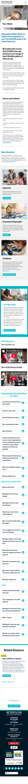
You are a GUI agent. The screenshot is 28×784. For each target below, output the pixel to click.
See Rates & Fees (9, 330)
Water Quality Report (9, 275)
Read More (7, 235)
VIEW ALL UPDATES (14, 706)
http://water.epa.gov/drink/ (8, 269)
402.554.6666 (14, 719)
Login (14, 747)
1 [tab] (11, 700)
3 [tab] (14, 700)
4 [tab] (16, 700)
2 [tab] (13, 700)
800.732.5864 (14, 722)
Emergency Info (14, 743)
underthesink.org (7, 142)
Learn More (7, 198)
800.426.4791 (6, 271)
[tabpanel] (14, 671)
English (9, 773)
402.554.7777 (14, 730)
